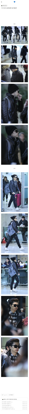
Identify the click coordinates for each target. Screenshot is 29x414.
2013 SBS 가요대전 (6, 403)
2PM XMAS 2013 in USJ (7, 407)
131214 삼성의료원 (6, 405)
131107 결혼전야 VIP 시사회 (7, 409)
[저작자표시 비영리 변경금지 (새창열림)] (16, 395)
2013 (8, 399)
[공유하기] (5, 395)
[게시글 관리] (6, 395)
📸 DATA (4, 399)
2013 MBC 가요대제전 (6, 402)
